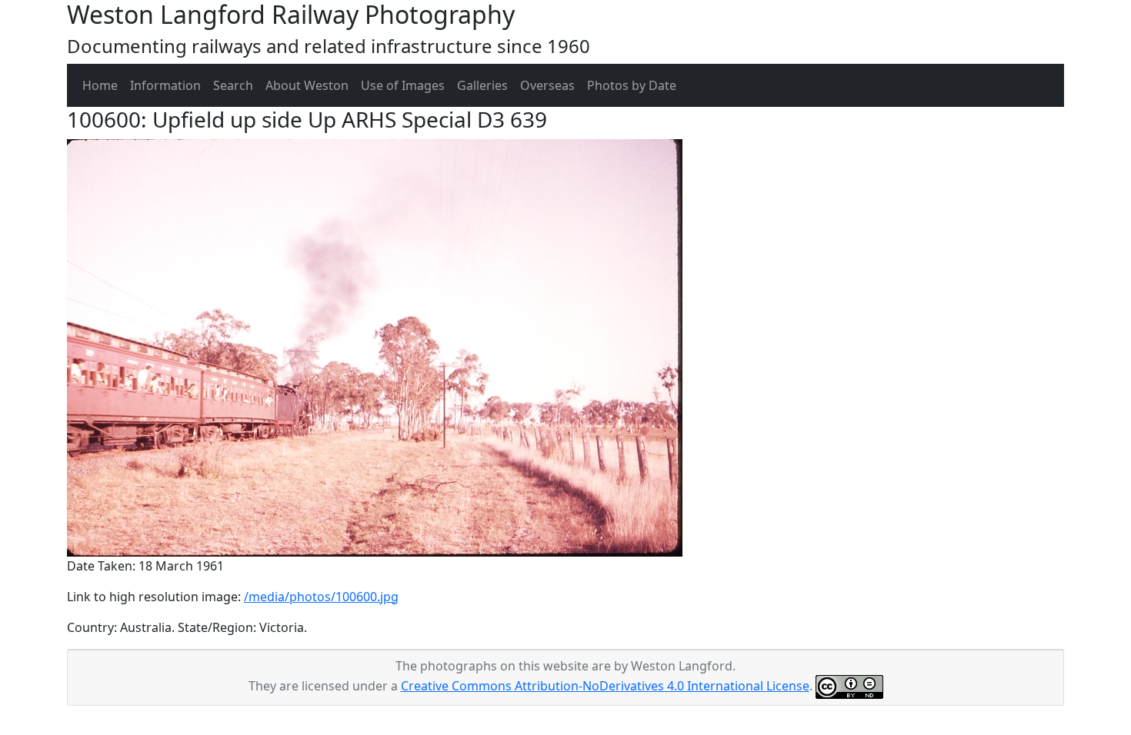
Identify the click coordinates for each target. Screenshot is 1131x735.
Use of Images (403, 85)
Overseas (547, 85)
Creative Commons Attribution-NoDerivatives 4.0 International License (605, 685)
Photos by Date (631, 85)
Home (100, 85)
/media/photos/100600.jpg (321, 596)
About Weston (307, 85)
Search (233, 85)
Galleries (482, 85)
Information (165, 85)
